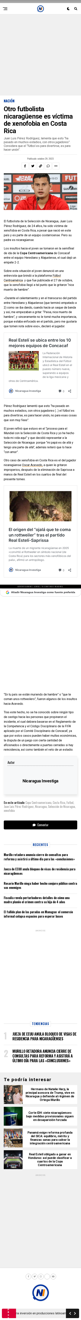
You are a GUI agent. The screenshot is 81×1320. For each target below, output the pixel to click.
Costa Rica (59, 802)
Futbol (69, 802)
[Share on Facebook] (25, 166)
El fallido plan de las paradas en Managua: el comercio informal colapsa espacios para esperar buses (38, 914)
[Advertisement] (40, 55)
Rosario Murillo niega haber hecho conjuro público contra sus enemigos (40, 885)
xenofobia (9, 810)
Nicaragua (41, 806)
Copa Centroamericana (38, 802)
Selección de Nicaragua (61, 806)
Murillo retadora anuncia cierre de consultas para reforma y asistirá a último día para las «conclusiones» (39, 856)
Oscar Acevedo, (32, 465)
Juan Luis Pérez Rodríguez (19, 806)
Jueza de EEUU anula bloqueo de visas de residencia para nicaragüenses (39, 871)
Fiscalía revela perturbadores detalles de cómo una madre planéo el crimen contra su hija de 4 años (37, 899)
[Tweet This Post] (32, 166)
